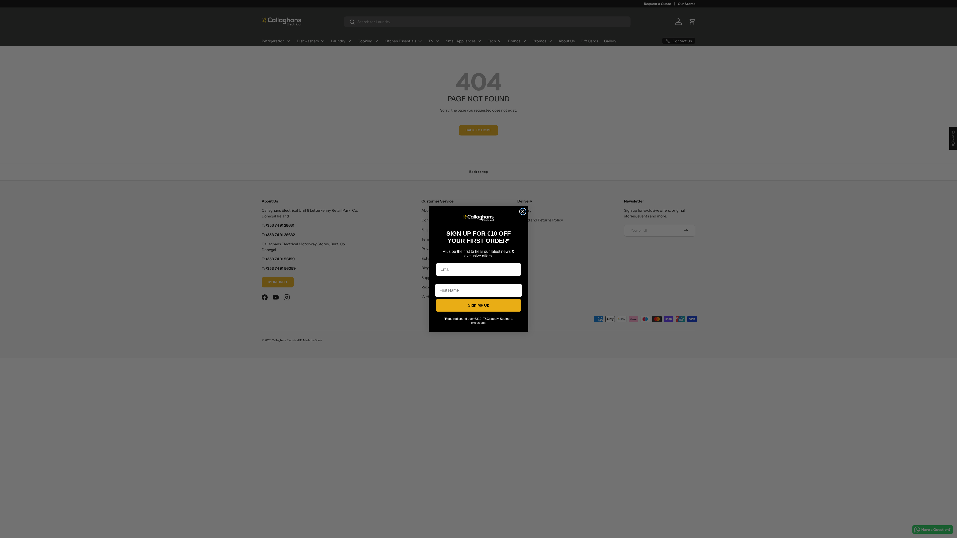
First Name (445, 280)
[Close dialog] (523, 211)
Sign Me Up (478, 305)
